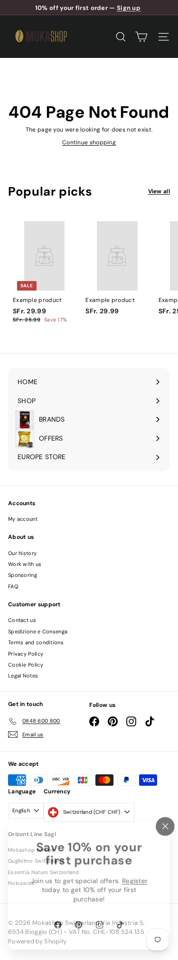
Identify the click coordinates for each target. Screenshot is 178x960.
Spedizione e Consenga (37, 631)
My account (22, 519)
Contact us (22, 620)
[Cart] (141, 37)
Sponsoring (22, 575)
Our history (22, 553)
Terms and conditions (36, 642)
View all (159, 191)
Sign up (129, 7)
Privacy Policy (25, 653)
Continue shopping (89, 142)
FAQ (13, 586)
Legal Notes (23, 675)
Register (135, 880)
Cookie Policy (25, 664)
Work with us (25, 564)
